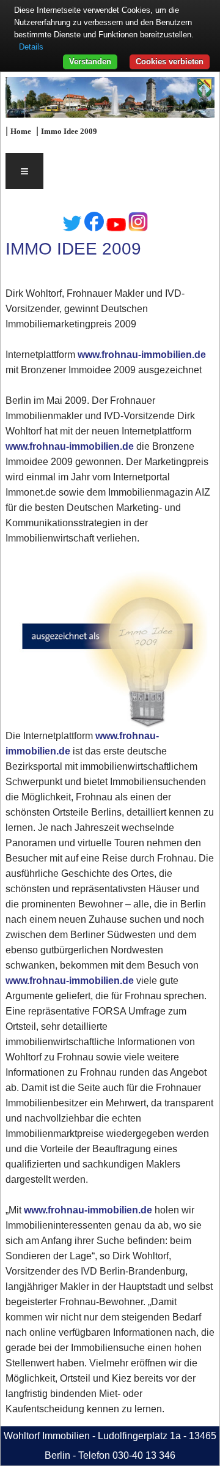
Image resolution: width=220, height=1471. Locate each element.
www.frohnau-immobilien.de (142, 355)
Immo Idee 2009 (69, 131)
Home (20, 131)
